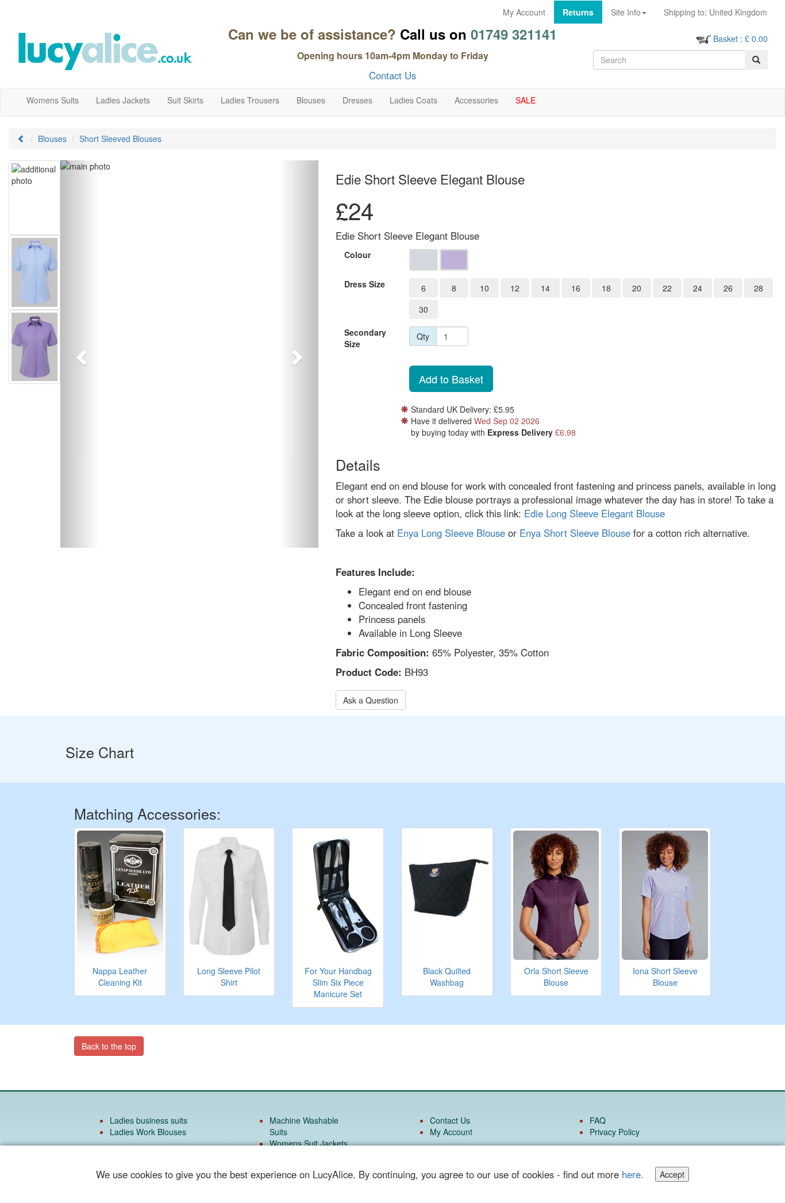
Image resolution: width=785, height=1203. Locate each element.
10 (484, 288)
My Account (524, 12)
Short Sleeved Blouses (120, 138)
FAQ (598, 1120)
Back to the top (109, 1046)
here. (633, 1174)
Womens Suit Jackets (309, 1143)
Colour (357, 254)
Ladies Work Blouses (148, 1131)
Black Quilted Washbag (447, 976)
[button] (79, 354)
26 (728, 288)
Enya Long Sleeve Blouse (451, 533)
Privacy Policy (615, 1131)
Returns (578, 12)
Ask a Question (370, 700)
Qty (423, 336)
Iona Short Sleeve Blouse (665, 976)
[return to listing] (21, 138)
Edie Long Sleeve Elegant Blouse (594, 513)
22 (667, 288)
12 (515, 288)
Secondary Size (365, 337)
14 (545, 288)
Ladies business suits (148, 1120)
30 (423, 309)
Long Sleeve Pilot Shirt (228, 976)
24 (697, 288)
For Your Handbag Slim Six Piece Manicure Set (338, 982)
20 (636, 288)
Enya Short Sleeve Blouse (575, 533)
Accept (672, 1174)
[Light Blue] (423, 260)
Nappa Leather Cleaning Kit (120, 976)
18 (606, 288)
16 (575, 288)
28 (758, 288)
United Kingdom (715, 12)
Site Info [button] (626, 12)
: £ (740, 38)
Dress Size (364, 284)
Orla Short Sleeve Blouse (556, 976)
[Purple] (454, 260)
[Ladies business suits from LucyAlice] (104, 51)
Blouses (52, 138)
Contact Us (392, 75)
